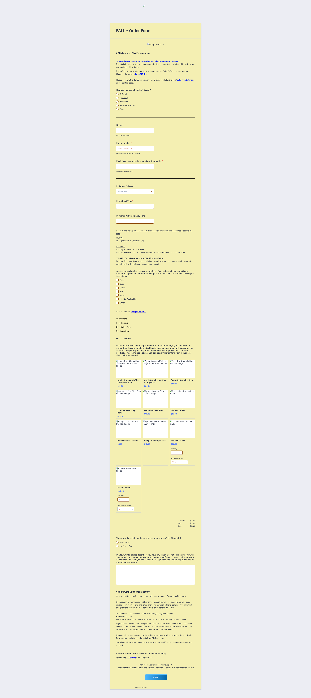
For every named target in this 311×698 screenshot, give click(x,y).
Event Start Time (124, 201)
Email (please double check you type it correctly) (139, 161)
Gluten (122, 288)
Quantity (174, 449)
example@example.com (124, 171)
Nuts (122, 291)
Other (122, 109)
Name (119, 125)
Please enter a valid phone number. (128, 153)
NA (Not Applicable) (128, 299)
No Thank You (126, 546)
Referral (123, 94)
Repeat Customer (127, 105)
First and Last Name (123, 135)
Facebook (124, 98)
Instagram (124, 101)
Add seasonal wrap (177, 458)
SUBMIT (156, 677)
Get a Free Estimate (185, 80)
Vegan (122, 295)
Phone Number (124, 143)
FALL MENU (140, 74)
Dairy (122, 280)
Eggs (122, 284)
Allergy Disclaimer (138, 312)
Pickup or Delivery (125, 186)
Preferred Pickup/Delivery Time (131, 216)
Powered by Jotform (140, 687)
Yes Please (124, 542)
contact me (131, 658)
